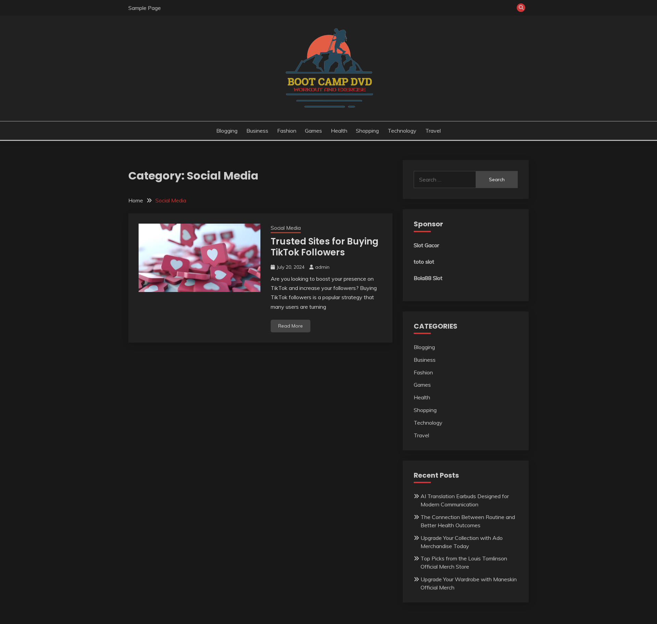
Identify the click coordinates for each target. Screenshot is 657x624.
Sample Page (144, 7)
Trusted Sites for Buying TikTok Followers (324, 247)
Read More (290, 326)
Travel (433, 130)
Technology (402, 130)
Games (313, 130)
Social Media (286, 228)
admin (322, 267)
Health (339, 130)
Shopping (367, 130)
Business (257, 130)
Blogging (226, 130)
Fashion (286, 130)
